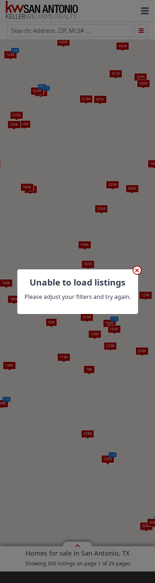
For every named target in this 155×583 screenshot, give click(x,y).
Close (137, 270)
